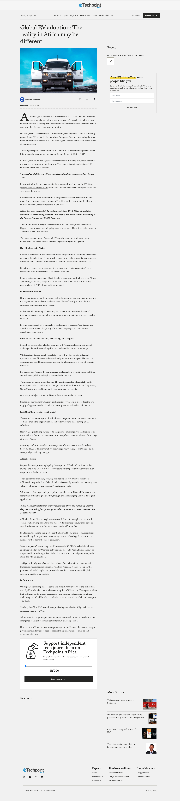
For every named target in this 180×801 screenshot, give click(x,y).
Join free (133, 107)
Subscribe (149, 15)
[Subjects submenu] (77, 15)
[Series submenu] (85, 15)
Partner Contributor (32, 100)
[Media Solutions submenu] (112, 15)
